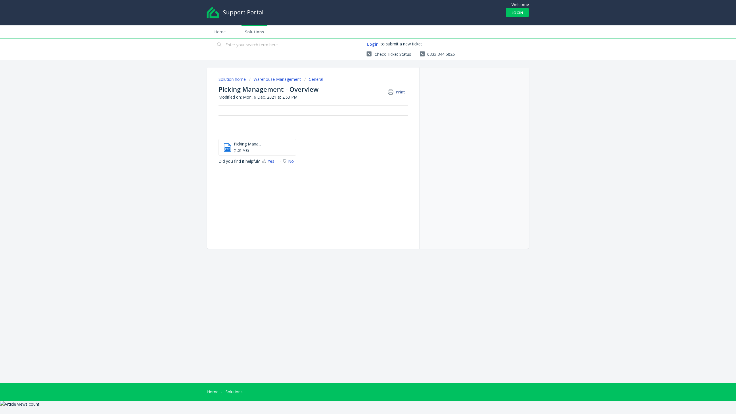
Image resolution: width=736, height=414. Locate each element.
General (316, 79)
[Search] (219, 45)
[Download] (357, 133)
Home (220, 31)
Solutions (254, 31)
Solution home (232, 79)
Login (373, 44)
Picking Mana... (247, 144)
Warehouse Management (277, 79)
